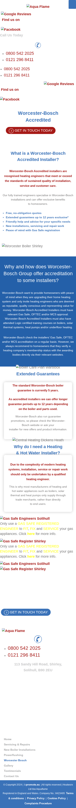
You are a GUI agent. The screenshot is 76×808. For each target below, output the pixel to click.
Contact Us (11, 776)
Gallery (8, 765)
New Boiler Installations (19, 749)
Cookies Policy (57, 798)
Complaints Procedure (38, 803)
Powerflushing (13, 755)
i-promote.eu (32, 784)
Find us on (11, 20)
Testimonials (12, 770)
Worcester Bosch (15, 760)
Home (7, 739)
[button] (72, 4)
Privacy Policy (35, 798)
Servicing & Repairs (17, 744)
